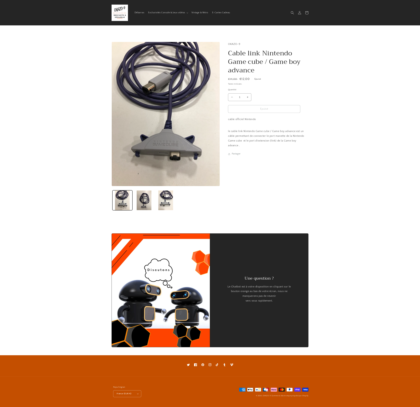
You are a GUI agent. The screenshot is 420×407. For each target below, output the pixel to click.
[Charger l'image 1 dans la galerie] (122, 200)
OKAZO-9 (267, 396)
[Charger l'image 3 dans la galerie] (166, 200)
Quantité (232, 89)
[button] (167, 12)
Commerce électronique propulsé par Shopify (290, 396)
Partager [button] (236, 153)
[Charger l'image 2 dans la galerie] (144, 200)
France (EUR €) (124, 393)
